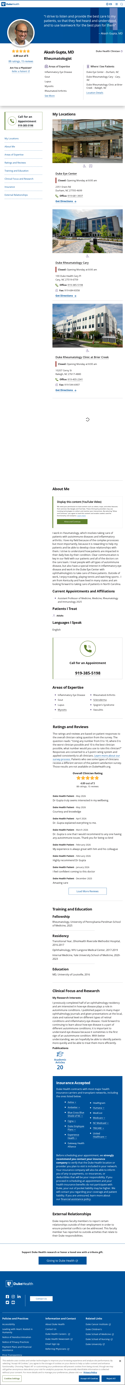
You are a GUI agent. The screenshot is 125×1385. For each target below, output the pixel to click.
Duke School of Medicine (98, 1334)
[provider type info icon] (122, 51)
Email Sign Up (52, 1344)
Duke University (94, 1344)
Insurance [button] (10, 186)
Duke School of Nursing (98, 1339)
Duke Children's (94, 1329)
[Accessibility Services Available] (85, 166)
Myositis (62, 709)
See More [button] (50, 95)
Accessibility (8, 1324)
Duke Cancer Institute (97, 1324)
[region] (62, 1370)
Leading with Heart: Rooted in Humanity (17, 1331)
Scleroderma (100, 699)
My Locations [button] (12, 138)
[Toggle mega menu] (117, 4)
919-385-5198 (87, 673)
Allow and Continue (72, 521)
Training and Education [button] (17, 170)
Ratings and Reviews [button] (15, 162)
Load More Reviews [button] (88, 891)
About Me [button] (10, 146)
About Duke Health (55, 1324)
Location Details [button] (94, 92)
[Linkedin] (19, 1297)
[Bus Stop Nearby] (91, 166)
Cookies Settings (12, 1378)
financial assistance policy (76, 1199)
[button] (109, 4)
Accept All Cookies (89, 1378)
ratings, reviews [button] (21, 61)
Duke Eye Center (66, 173)
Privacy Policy (90, 1372)
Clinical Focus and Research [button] (19, 178)
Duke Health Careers (56, 1334)
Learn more (81, 516)
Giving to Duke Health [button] (61, 1260)
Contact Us (41, 1298)
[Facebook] (8, 1297)
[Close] (120, 1361)
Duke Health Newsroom (57, 1339)
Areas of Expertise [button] (14, 154)
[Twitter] (8, 1303)
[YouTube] (14, 1303)
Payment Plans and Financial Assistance (17, 1348)
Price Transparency (12, 1355)
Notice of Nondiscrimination (16, 1337)
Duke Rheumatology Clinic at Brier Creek (82, 357)
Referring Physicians (55, 1348)
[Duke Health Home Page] (20, 1283)
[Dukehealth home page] (15, 4)
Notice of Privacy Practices (15, 1342)
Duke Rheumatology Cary (72, 262)
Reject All (111, 1378)
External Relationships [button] (16, 194)
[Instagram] (14, 1297)
